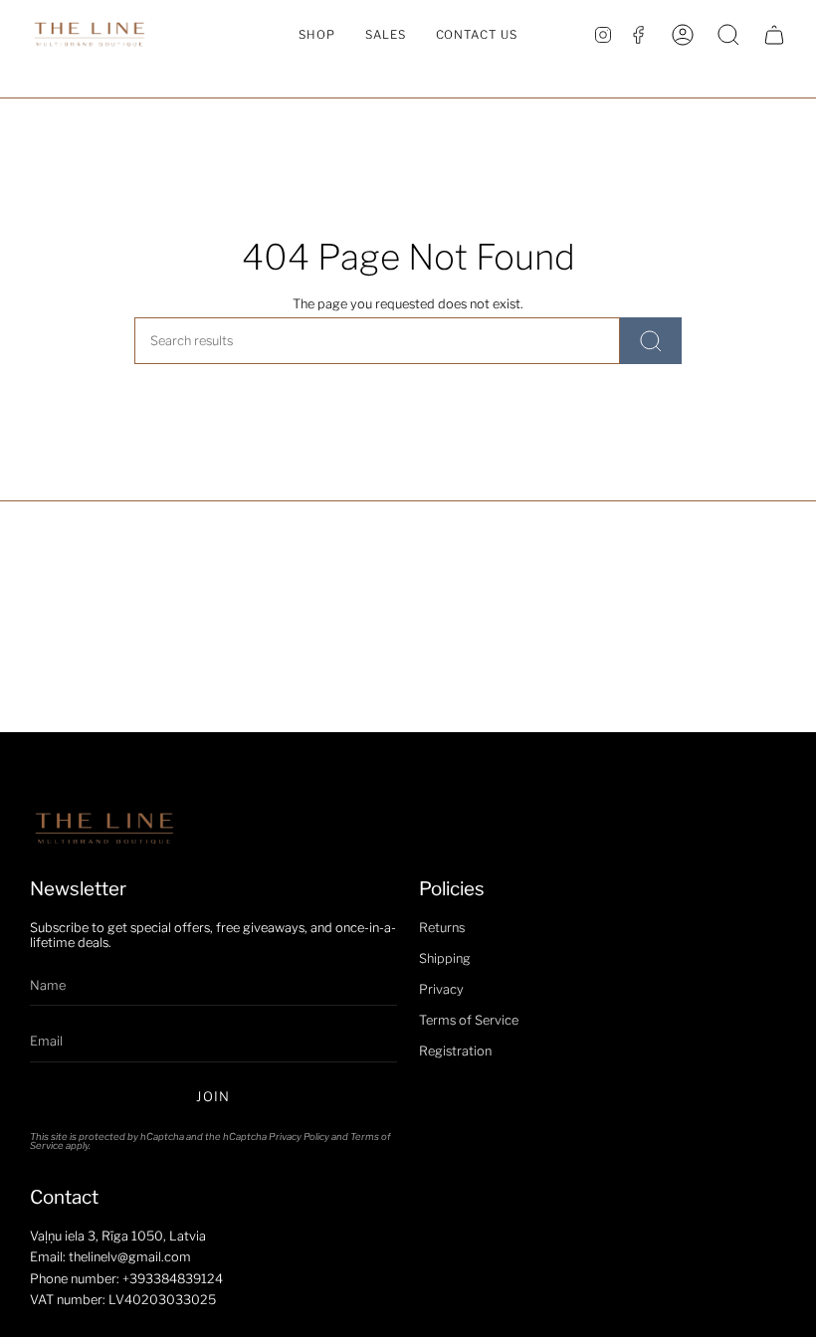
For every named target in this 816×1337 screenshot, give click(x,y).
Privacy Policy (299, 1136)
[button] (317, 35)
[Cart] (774, 35)
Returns (442, 927)
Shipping (445, 958)
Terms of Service (468, 1020)
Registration (455, 1051)
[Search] (651, 340)
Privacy (441, 989)
